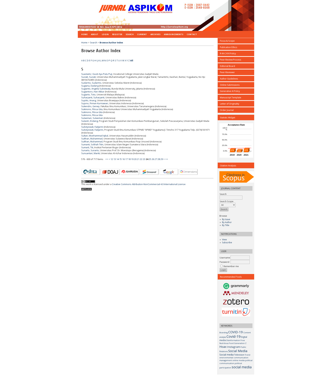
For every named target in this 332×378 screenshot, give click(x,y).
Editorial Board (227, 66)
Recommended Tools (231, 276)
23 (144, 159)
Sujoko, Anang (88, 100)
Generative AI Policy (230, 91)
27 (156, 159)
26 (153, 159)
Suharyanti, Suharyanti (92, 97)
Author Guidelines (229, 78)
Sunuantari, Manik (90, 153)
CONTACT (192, 34)
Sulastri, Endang (89, 121)
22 (141, 159)
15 (120, 159)
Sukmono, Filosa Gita (92, 109)
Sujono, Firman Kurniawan (94, 103)
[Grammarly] (236, 288)
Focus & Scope (227, 40)
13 (114, 159)
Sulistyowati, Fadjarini (92, 126)
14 (117, 159)
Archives (155, 34)
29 (161, 159)
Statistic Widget (227, 117)
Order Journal (227, 110)
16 (123, 159)
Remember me (231, 266)
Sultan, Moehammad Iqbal (94, 135)
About (94, 34)
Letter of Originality (229, 103)
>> (166, 159)
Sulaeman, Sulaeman (92, 118)
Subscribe (227, 242)
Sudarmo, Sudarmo (91, 82)
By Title (225, 225)
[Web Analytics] (86, 189)
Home (84, 34)
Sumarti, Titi (87, 147)
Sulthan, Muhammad (92, 138)
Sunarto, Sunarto (90, 150)
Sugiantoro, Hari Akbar (92, 91)
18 (129, 159)
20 (135, 159)
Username (225, 257)
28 (159, 159)
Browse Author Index (111, 42)
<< (106, 159)
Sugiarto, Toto (88, 94)
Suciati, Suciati (88, 76)
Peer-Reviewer (227, 72)
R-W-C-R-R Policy (228, 53)
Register (117, 34)
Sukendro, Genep (90, 106)
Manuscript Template (230, 97)
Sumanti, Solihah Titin (92, 144)
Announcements (173, 34)
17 (126, 159)
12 (111, 159)
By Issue (226, 219)
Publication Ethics (228, 47)
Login (105, 34)
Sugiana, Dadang (90, 85)
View (224, 239)
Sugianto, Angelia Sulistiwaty (95, 88)
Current (142, 34)
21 (138, 159)
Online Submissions (229, 84)
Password (224, 262)
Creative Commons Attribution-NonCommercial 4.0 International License (149, 184)
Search (223, 194)
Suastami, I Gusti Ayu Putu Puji (96, 74)
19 (132, 159)
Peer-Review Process (230, 59)
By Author (227, 222)
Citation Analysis (228, 165)
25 (150, 159)
